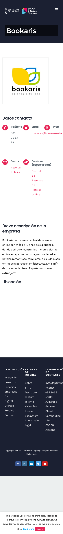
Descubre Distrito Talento (31, 397)
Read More (28, 529)
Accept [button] (40, 529)
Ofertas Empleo (9, 408)
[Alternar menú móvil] (56, 9)
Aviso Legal (32, 454)
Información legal (31, 423)
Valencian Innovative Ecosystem (31, 411)
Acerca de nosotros (11, 380)
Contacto (10, 415)
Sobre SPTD (28, 385)
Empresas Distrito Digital (11, 396)
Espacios (10, 387)
